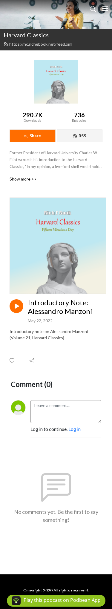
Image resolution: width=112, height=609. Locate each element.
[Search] (93, 8)
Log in (74, 429)
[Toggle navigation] (105, 8)
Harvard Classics (26, 34)
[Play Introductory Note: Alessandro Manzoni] (16, 306)
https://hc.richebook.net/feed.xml (40, 44)
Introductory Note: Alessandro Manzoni (60, 306)
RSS (82, 135)
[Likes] (12, 360)
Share (35, 135)
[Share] (32, 360)
